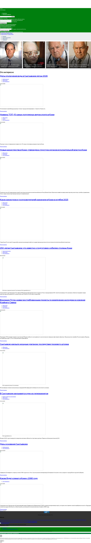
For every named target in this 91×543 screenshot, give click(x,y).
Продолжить (3, 111)
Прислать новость (6, 14)
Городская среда (6, 37)
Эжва (26, 522)
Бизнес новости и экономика (9, 396)
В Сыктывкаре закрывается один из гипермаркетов (24, 393)
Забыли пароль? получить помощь (8, 24)
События (4, 39)
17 (2, 510)
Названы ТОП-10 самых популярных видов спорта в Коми (27, 114)
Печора (77, 519)
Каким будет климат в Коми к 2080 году (19, 478)
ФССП (80, 519)
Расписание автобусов (10, 522)
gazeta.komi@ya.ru (13, 525)
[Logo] (3, 34)
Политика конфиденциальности (7, 25)
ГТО (56, 519)
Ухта (23, 522)
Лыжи (20, 522)
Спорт (3, 118)
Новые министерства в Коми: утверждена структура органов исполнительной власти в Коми (43, 150)
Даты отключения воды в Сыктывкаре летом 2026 (24, 76)
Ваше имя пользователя (17, 20)
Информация (5, 79)
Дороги (64, 519)
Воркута (84, 519)
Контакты (4, 13)
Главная (4, 36)
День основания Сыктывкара (14, 444)
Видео (58, 519)
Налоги (61, 519)
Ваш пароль (14, 21)
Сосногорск (73, 519)
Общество (4, 38)
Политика (4, 154)
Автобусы (2, 522)
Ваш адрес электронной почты (18, 29)
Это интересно (5, 81)
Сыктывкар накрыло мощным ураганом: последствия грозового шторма (34, 344)
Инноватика (68, 519)
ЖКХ (17, 522)
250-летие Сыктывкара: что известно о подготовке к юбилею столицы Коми (36, 248)
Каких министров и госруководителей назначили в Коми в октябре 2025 (34, 199)
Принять (2, 540)
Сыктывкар (32, 521)
